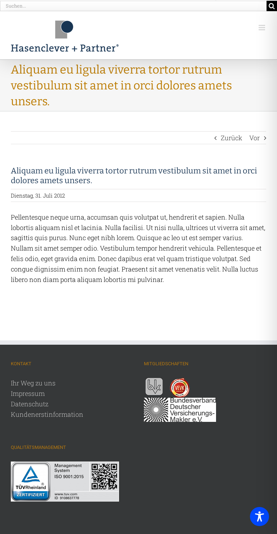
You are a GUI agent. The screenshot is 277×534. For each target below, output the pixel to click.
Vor (254, 137)
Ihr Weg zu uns (33, 383)
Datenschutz (29, 404)
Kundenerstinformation (47, 414)
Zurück (231, 137)
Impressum (28, 393)
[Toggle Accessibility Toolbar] (259, 516)
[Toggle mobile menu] (262, 27)
